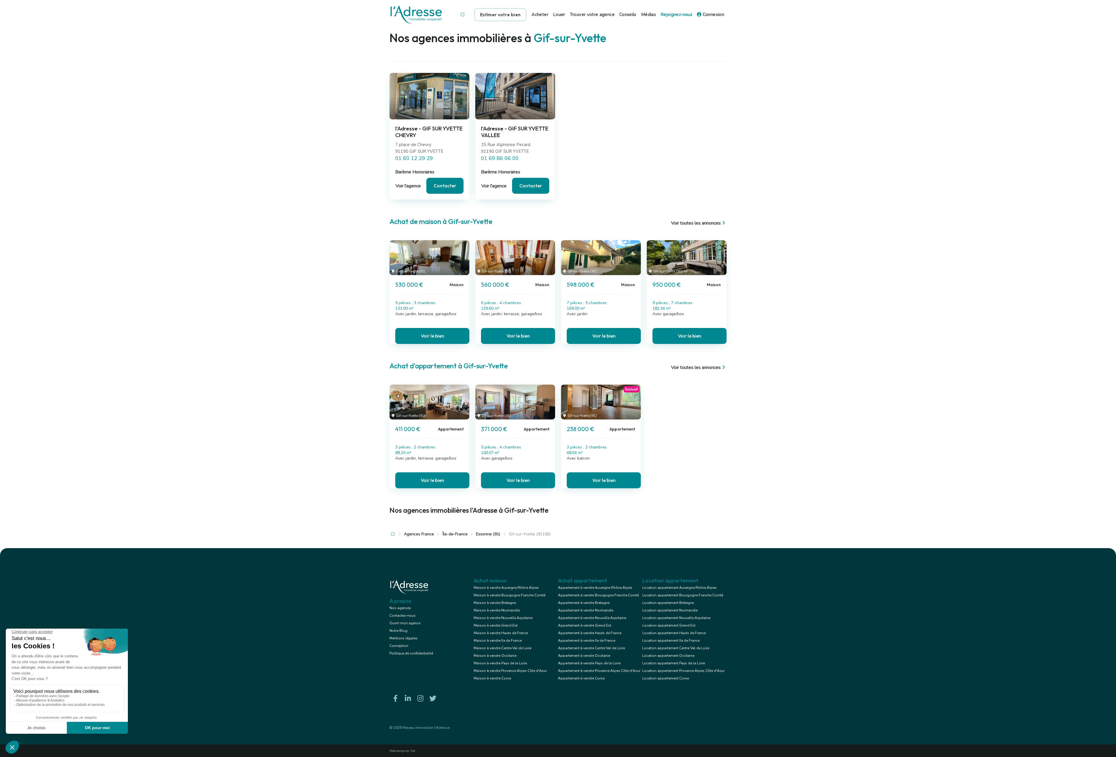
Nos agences (400, 608)
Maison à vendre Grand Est (496, 625)
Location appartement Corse (665, 678)
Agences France (419, 534)
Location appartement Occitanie (668, 655)
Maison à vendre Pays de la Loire (500, 663)
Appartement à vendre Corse (581, 678)
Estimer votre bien (500, 14)
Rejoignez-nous (676, 14)
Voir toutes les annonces (696, 223)
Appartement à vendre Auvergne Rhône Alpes (595, 587)
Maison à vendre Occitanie (495, 655)
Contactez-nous (402, 615)
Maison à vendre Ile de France (498, 640)
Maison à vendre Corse (492, 678)
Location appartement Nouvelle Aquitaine (676, 618)
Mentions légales (403, 638)
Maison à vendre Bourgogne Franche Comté (509, 595)
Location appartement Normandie (670, 610)
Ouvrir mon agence (404, 623)
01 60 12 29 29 (414, 158)
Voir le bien (432, 336)
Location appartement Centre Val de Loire (675, 648)
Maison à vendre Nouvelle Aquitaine (503, 618)
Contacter (445, 186)
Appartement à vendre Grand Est (584, 625)
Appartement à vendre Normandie (585, 610)
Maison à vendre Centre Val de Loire (502, 648)
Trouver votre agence (592, 14)
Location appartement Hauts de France (674, 633)
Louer (559, 14)
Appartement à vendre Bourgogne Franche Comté (598, 595)
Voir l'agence (408, 186)
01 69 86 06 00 (500, 158)
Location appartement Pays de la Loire (673, 663)
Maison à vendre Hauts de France (501, 633)
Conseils (627, 14)
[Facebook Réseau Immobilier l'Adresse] (395, 698)
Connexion (712, 14)
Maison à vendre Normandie (497, 610)
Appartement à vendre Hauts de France (589, 633)
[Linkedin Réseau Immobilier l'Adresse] (408, 698)
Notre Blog (398, 630)
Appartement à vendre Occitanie (584, 655)
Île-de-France (455, 534)
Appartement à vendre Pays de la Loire (589, 663)
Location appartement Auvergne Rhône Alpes (679, 587)
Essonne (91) (488, 534)
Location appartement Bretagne (668, 602)
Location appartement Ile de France (671, 640)
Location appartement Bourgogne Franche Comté (682, 595)
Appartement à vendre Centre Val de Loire (591, 648)
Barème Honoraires (414, 172)
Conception (398, 645)
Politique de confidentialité (411, 653)
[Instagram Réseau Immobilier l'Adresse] (420, 698)
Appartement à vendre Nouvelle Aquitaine (592, 618)
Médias (648, 14)
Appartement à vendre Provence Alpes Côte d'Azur (599, 670)
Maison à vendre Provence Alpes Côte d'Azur (510, 670)
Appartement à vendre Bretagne (583, 602)
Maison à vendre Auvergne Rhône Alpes (506, 587)
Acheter (540, 14)
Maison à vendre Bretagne (495, 602)
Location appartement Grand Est (668, 625)
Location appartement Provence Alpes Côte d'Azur (683, 670)
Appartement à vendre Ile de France (586, 640)
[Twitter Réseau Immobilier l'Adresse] (433, 698)
